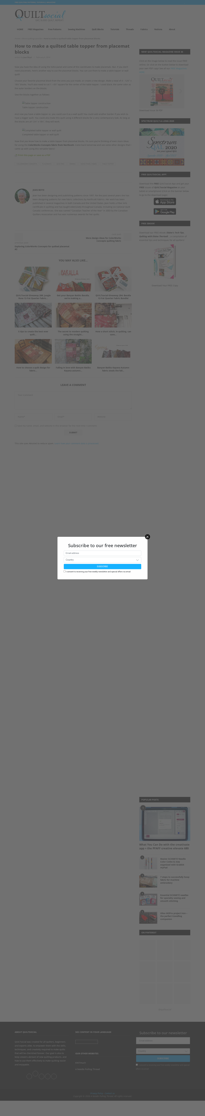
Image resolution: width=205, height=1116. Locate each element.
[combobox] (102, 560)
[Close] (147, 536)
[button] (137, 560)
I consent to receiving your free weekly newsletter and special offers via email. (98, 572)
